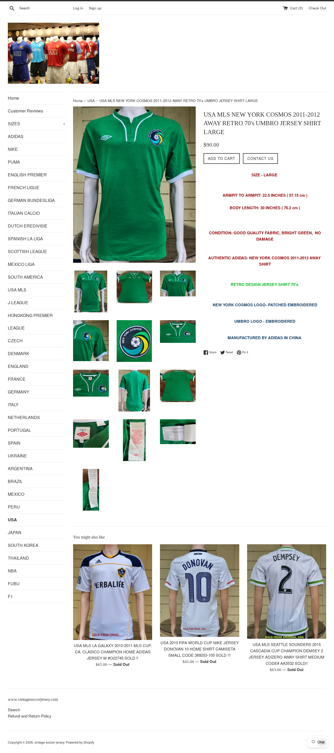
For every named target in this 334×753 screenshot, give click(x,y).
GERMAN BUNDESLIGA (31, 200)
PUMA (14, 162)
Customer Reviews (25, 111)
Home (13, 98)
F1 (10, 596)
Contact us (260, 158)
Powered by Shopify (80, 742)
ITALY (13, 405)
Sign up (95, 7)
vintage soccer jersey (49, 742)
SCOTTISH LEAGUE (27, 251)
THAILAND (18, 558)
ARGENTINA (20, 468)
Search (14, 709)
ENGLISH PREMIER (27, 175)
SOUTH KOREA (23, 545)
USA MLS (17, 290)
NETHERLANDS (24, 417)
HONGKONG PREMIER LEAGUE (30, 321)
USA (12, 520)
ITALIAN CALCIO (24, 213)
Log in (78, 7)
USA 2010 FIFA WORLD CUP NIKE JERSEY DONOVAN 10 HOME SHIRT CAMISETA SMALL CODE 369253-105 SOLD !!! (199, 649)
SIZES (36, 124)
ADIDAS (15, 136)
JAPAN (14, 532)
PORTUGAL (19, 430)
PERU (14, 507)
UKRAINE (17, 456)
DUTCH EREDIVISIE (27, 226)
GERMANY (18, 392)
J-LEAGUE (18, 303)
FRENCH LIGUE (23, 187)
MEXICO (16, 494)
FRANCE (17, 379)
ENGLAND (18, 366)
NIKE (13, 149)
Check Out (317, 7)
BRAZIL (15, 481)
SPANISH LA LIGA (25, 239)
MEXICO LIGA (21, 264)
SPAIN (14, 443)
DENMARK (18, 353)
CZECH (15, 341)
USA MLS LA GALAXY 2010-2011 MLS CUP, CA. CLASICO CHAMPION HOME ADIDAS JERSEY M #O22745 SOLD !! (113, 652)
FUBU (14, 584)
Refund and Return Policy (29, 716)
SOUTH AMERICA (25, 277)
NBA (12, 571)
